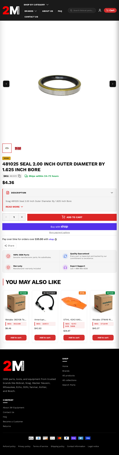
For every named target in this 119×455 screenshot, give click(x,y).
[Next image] (113, 84)
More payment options (59, 232)
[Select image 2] (18, 148)
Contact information (76, 446)
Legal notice (93, 446)
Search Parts (68, 385)
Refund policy (9, 446)
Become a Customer (13, 421)
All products (68, 375)
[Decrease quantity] (6, 217)
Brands (29, 11)
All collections (69, 380)
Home (65, 366)
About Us (47, 11)
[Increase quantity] (21, 217)
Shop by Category (34, 4)
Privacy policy (24, 446)
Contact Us (31, 17)
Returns (7, 426)
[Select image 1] (7, 148)
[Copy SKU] (19, 176)
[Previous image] (6, 84)
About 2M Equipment (13, 407)
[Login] (100, 10)
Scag (6, 158)
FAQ (60, 11)
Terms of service (40, 446)
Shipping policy (57, 446)
